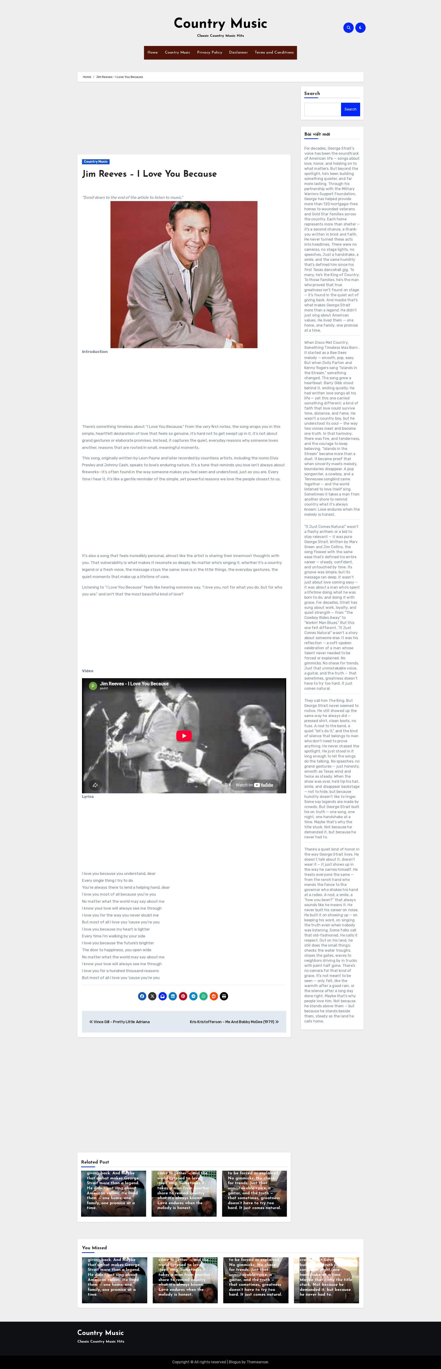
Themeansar (257, 1362)
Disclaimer (238, 52)
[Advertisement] (184, 120)
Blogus (235, 1362)
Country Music (221, 24)
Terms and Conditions (274, 52)
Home (152, 52)
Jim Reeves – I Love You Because (149, 174)
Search (312, 93)
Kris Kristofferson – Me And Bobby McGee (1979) (232, 1022)
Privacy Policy (209, 52)
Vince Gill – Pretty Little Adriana (121, 1022)
